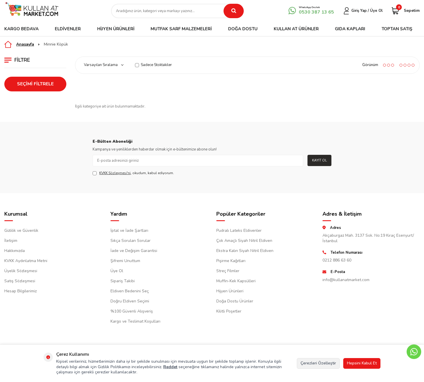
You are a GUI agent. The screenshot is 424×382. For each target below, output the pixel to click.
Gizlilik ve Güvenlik (21, 230)
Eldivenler (68, 29)
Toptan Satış (397, 29)
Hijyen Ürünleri (115, 29)
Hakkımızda (14, 250)
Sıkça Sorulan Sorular (130, 240)
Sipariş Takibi (122, 281)
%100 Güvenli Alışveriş (131, 311)
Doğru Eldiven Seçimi (129, 301)
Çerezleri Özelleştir (318, 363)
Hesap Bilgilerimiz (20, 291)
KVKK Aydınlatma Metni (25, 261)
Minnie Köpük (56, 44)
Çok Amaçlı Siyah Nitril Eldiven (244, 240)
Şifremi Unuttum (125, 261)
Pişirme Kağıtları (230, 261)
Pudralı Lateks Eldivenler (239, 230)
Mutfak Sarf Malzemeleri (181, 29)
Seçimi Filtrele (35, 84)
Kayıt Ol (319, 160)
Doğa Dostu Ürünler (234, 301)
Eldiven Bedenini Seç (129, 291)
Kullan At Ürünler (296, 29)
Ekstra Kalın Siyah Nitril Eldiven (244, 250)
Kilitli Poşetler (228, 311)
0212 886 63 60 (336, 260)
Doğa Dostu (243, 29)
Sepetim (409, 10)
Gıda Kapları (350, 29)
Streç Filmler (227, 271)
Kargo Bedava (21, 29)
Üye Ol (116, 271)
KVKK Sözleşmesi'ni (115, 173)
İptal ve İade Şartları (129, 230)
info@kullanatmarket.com (345, 280)
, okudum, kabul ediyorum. (136, 173)
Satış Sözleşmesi (19, 281)
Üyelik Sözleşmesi (20, 271)
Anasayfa (25, 44)
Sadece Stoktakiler (156, 65)
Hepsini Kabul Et (362, 363)
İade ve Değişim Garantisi (133, 250)
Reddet (170, 367)
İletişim (10, 240)
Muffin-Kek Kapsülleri (236, 281)
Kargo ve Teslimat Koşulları (135, 321)
